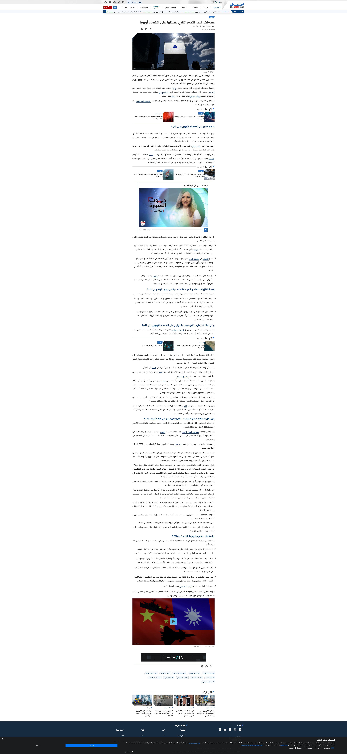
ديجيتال (132, 7)
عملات (142, 735)
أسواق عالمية (181, 735)
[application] (173, 230)
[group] (141, 230)
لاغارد (155, 276)
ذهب (122, 735)
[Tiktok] (123, 2)
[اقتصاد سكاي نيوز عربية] (233, 5)
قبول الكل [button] (91, 745)
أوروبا (151, 154)
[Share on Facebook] (146, 29)
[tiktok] (240, 730)
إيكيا (185, 406)
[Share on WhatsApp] (150, 29)
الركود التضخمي (186, 586)
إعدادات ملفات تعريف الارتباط (256, 745)
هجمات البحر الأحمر (143, 100)
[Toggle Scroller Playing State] (104, 11)
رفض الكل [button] (38, 745)
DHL (161, 372)
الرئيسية (216, 7)
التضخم (212, 92)
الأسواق (184, 7)
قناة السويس (164, 92)
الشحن (162, 431)
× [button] (3, 739)
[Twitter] (114, 2)
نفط (163, 735)
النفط (154, 367)
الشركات (162, 381)
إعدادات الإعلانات (284, 745)
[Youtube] (110, 2)
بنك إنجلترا (196, 146)
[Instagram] (119, 2)
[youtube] (225, 730)
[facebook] (220, 730)
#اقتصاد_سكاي (238, 11)
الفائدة (172, 96)
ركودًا (174, 88)
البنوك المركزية (195, 96)
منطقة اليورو (194, 258)
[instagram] (235, 730)
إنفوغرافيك (144, 7)
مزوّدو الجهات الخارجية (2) (194, 743)
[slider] (177, 229)
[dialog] (173, 745)
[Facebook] (105, 2)
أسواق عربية (120, 729)
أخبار (163, 729)
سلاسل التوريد (182, 376)
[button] (134, 2)
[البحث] (115, 7)
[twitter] (230, 730)
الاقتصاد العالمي (170, 7)
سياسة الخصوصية (245, 745)
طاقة (142, 729)
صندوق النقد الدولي (190, 431)
